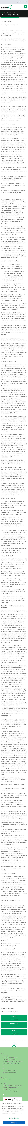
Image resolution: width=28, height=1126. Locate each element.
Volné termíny (14, 1020)
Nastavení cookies (14, 1118)
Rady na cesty (14, 1033)
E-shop (14, 1030)
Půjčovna (14, 1016)
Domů (2, 12)
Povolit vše (14, 1122)
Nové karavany (14, 1023)
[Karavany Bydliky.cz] (14, 1046)
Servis (14, 1027)
